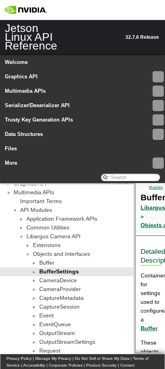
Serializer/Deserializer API (37, 105)
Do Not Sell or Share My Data (102, 358)
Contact (127, 365)
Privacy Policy (19, 358)
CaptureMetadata (61, 298)
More (11, 163)
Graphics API (21, 77)
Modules (156, 187)
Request (49, 350)
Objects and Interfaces (61, 254)
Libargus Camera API (53, 236)
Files (11, 149)
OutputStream (57, 333)
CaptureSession (59, 306)
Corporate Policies (65, 365)
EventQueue (55, 324)
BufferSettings (59, 271)
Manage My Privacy (53, 358)
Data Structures (24, 134)
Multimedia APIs (25, 91)
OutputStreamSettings (67, 342)
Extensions (46, 245)
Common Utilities (47, 227)
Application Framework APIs (61, 218)
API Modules (36, 210)
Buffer (46, 262)
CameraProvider (60, 289)
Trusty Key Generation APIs (39, 120)
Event (46, 315)
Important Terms (41, 201)
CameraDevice (58, 280)
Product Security (101, 365)
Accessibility (34, 365)
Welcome (16, 62)
